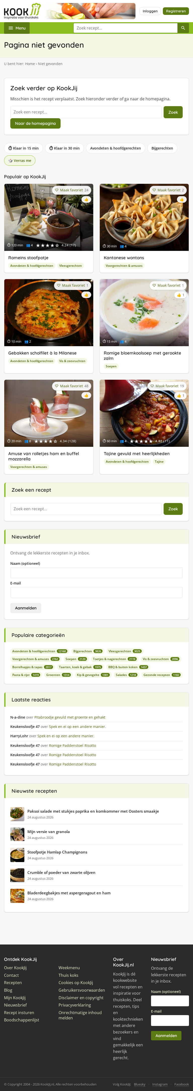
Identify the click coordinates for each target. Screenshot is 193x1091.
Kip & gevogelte (92, 675)
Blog (8, 990)
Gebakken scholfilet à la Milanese (42, 353)
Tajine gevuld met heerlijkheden (137, 453)
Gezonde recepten (161, 675)
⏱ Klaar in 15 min (23, 148)
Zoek (173, 112)
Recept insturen (19, 1012)
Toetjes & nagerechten (114, 659)
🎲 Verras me (19, 160)
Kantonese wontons (124, 257)
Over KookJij (15, 967)
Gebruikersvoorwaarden (82, 990)
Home (30, 63)
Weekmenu (69, 967)
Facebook (181, 1084)
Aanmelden (25, 607)
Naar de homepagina (35, 123)
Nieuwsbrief (15, 1005)
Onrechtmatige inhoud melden (80, 1015)
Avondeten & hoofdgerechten (115, 148)
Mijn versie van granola (48, 831)
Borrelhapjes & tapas (32, 667)
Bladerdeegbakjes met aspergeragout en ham (69, 892)
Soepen (111, 366)
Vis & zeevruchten (72, 361)
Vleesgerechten (70, 265)
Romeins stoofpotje (28, 257)
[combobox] (125, 28)
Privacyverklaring (75, 1005)
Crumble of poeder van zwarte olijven (61, 872)
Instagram (160, 1084)
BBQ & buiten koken (127, 667)
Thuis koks (68, 975)
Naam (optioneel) (25, 563)
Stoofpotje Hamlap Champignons (57, 851)
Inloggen (150, 11)
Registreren (176, 11)
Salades (126, 675)
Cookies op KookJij (76, 982)
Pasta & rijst (25, 675)
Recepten (13, 982)
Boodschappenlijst (21, 1020)
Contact (11, 975)
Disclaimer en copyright (81, 997)
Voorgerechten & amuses (124, 265)
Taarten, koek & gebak (80, 667)
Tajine (159, 461)
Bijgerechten (162, 148)
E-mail (15, 583)
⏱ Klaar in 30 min (64, 148)
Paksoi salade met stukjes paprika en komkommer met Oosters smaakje (93, 811)
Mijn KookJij (15, 997)
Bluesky (140, 1084)
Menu (21, 28)
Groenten (57, 675)
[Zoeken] (183, 28)
